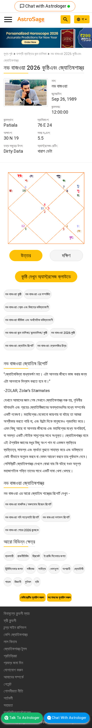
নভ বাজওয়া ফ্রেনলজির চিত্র (51, 346)
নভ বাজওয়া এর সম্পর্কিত (37, 294)
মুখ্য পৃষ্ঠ (8, 54)
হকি (37, 582)
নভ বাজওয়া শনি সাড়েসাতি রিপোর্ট (22, 517)
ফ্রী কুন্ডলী (10, 620)
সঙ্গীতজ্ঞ (30, 569)
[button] (7, 38)
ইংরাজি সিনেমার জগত (55, 556)
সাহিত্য (42, 569)
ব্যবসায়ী (9, 556)
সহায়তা (8, 705)
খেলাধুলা (54, 569)
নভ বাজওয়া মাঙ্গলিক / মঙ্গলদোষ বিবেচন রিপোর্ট (28, 504)
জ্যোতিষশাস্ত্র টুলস (15, 649)
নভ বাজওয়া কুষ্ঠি (13, 294)
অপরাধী (66, 569)
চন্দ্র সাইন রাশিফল (15, 627)
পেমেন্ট (7, 684)
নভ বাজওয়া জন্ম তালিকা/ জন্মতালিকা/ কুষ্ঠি (26, 333)
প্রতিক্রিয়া (10, 656)
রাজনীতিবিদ (22, 556)
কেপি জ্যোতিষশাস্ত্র (15, 634)
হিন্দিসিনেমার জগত (14, 569)
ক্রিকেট (36, 556)
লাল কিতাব (10, 641)
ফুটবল (28, 582)
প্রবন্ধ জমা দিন (13, 663)
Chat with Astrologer (43, 6)
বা (83, 19)
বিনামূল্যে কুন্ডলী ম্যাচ (17, 613)
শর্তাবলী (8, 698)
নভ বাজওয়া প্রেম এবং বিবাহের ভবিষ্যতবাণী (27, 307)
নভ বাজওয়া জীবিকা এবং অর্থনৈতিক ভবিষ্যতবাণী (29, 320)
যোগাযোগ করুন (13, 670)
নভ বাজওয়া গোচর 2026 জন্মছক (22, 530)
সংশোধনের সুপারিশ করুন (59, 597)
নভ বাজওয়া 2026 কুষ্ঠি (63, 333)
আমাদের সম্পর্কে (14, 677)
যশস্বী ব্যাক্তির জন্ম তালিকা (31, 54)
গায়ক (8, 582)
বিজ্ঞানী (17, 582)
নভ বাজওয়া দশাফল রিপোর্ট (56, 517)
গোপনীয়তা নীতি (13, 691)
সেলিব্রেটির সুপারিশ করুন (32, 597)
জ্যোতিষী (78, 569)
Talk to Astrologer (24, 717)
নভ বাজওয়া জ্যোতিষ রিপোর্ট (19, 346)
